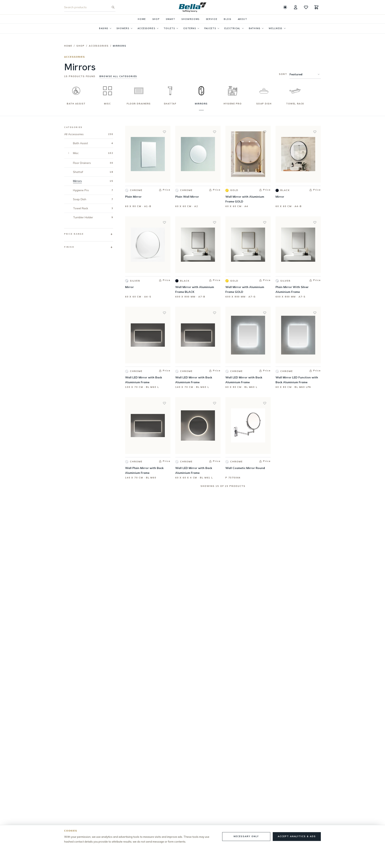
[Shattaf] (170, 90)
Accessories (146, 28)
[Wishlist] (306, 7)
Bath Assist (76, 103)
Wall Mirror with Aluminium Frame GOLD (244, 199)
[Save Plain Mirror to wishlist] (164, 131)
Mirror (280, 196)
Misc (107, 103)
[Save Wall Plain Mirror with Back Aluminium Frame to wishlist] (164, 403)
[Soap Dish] (264, 90)
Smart (170, 18)
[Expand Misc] (68, 153)
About (242, 18)
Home (142, 18)
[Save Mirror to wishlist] (314, 131)
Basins (103, 28)
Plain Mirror (133, 196)
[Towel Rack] (295, 90)
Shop (155, 18)
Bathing (254, 28)
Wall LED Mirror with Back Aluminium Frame (143, 380)
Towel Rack (295, 103)
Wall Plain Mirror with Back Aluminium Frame (144, 470)
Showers (123, 28)
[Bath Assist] (76, 90)
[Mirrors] (201, 90)
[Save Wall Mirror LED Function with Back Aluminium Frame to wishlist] (314, 312)
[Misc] (107, 90)
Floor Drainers (139, 103)
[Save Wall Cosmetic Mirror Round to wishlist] (264, 403)
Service (211, 18)
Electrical (232, 28)
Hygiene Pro (233, 103)
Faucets (210, 28)
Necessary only (246, 836)
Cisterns (189, 28)
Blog (227, 18)
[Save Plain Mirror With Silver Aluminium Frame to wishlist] (314, 222)
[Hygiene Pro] (232, 90)
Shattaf (170, 103)
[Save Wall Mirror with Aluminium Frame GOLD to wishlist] (264, 131)
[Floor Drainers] (138, 90)
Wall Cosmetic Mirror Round (245, 468)
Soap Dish (264, 103)
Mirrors (201, 103)
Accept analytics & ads (297, 836)
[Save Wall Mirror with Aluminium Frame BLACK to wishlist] (214, 222)
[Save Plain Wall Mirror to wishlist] (214, 131)
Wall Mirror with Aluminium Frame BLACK (194, 289)
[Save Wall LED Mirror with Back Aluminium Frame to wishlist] (164, 312)
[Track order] (295, 7)
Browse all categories (118, 76)
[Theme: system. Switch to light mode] (285, 7)
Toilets (169, 28)
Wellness (275, 28)
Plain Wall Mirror (187, 196)
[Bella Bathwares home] (193, 7)
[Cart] (316, 7)
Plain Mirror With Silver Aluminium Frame (292, 289)
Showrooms (190, 18)
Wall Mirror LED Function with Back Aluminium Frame (297, 380)
